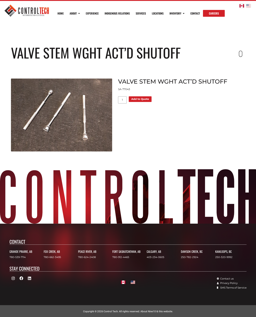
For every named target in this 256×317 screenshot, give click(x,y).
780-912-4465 (120, 257)
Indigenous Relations (117, 13)
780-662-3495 (52, 257)
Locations (158, 13)
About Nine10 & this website (156, 311)
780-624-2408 (87, 257)
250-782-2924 (189, 257)
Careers (214, 13)
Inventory (175, 13)
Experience (92, 13)
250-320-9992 (223, 257)
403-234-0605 (155, 257)
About (73, 13)
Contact (195, 13)
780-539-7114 (17, 257)
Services (141, 13)
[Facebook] (21, 278)
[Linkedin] (29, 278)
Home (60, 13)
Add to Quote (140, 99)
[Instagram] (13, 278)
